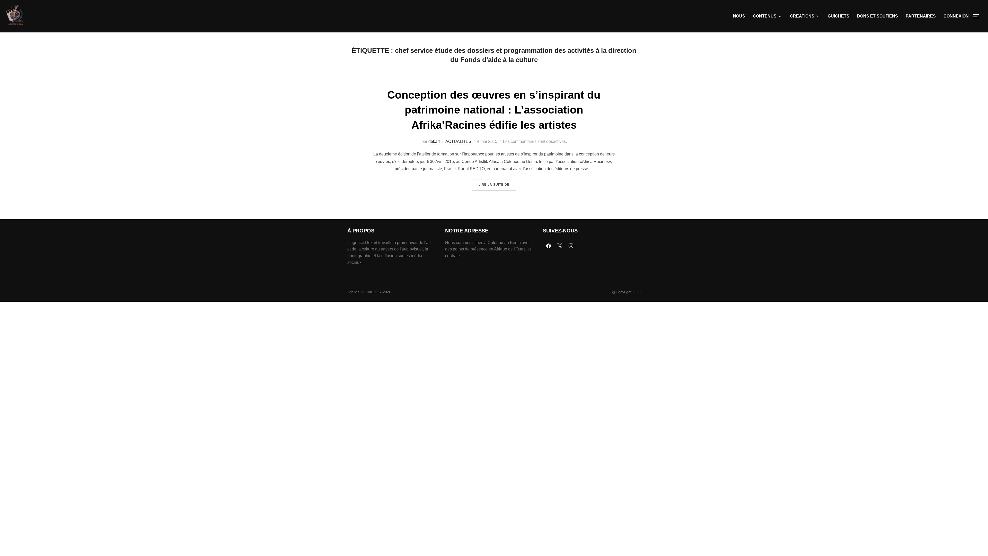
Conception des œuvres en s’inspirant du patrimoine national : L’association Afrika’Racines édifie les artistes (494, 110)
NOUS (739, 16)
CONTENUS (765, 16)
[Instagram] (571, 246)
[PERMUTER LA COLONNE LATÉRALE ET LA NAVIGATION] (978, 16)
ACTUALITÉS (458, 141)
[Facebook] (548, 246)
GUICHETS (838, 16)
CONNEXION (956, 16)
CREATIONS (802, 16)
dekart (434, 141)
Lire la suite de (497, 182)
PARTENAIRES (921, 16)
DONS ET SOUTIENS (877, 16)
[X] (560, 246)
